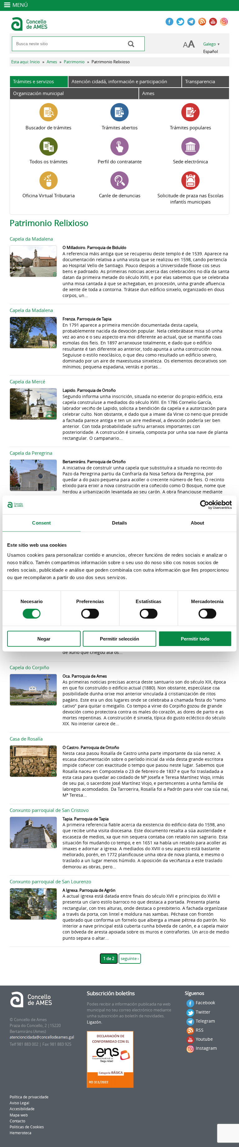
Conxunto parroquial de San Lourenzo (50, 881)
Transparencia (200, 81)
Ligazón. (94, 1022)
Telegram (205, 1021)
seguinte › (130, 958)
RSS (200, 1030)
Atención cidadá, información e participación (119, 81)
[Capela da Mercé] (33, 418)
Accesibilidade (22, 1108)
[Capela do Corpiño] (33, 704)
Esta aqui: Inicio (25, 62)
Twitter (203, 1012)
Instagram (206, 1048)
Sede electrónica (190, 161)
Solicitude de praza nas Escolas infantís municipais (190, 198)
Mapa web (19, 1115)
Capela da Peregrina (31, 453)
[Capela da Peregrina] (33, 489)
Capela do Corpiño (29, 667)
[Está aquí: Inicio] (30, 28)
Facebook (205, 1002)
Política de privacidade (29, 1097)
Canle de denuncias (119, 195)
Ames (52, 62)
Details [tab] (119, 523)
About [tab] (197, 523)
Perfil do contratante (120, 161)
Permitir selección (119, 638)
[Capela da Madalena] (33, 275)
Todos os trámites (49, 161)
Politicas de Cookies (27, 1127)
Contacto (17, 1121)
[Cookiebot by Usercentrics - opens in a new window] (204, 505)
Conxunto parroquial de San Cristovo (49, 810)
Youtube (204, 1039)
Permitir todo (195, 638)
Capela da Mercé (27, 381)
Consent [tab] (41, 523)
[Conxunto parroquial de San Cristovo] (33, 847)
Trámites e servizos (33, 81)
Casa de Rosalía (26, 739)
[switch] (90, 614)
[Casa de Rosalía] (33, 775)
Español (210, 51)
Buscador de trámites (48, 127)
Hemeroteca (20, 1132)
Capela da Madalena (31, 239)
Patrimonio (74, 62)
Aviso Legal (19, 1103)
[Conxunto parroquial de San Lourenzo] (33, 918)
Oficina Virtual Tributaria (48, 195)
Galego (209, 44)
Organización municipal (38, 93)
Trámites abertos (120, 127)
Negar (43, 638)
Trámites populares (190, 127)
